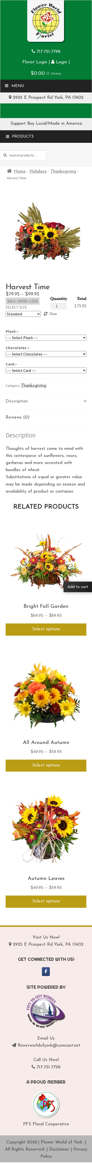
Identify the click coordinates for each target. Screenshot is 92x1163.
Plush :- (12, 331)
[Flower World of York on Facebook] (46, 971)
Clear (53, 314)
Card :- (11, 364)
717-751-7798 (48, 52)
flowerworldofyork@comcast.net (49, 1045)
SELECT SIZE (16, 307)
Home (20, 171)
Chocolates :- (18, 347)
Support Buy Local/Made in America (46, 124)
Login (60, 62)
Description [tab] (17, 401)
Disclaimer (59, 1149)
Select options (46, 629)
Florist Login (34, 62)
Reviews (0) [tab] (17, 417)
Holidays (38, 171)
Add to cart (77, 587)
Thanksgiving (63, 171)
